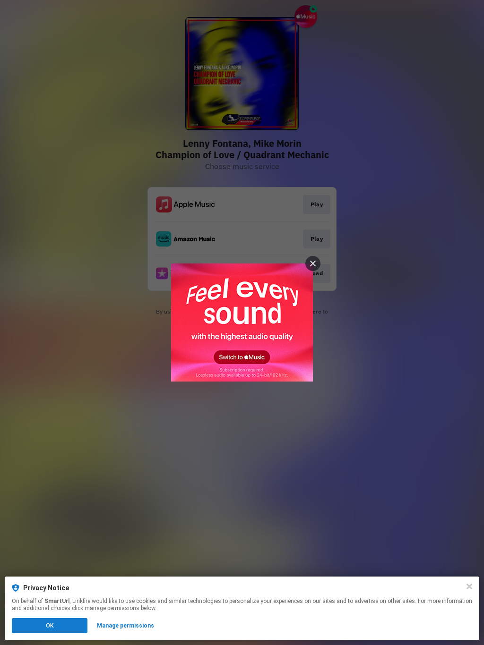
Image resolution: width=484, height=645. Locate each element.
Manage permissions (125, 625)
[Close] (469, 586)
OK (49, 625)
